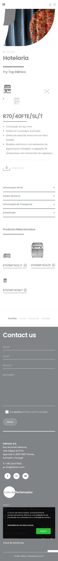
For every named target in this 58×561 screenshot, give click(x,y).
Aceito (43, 531)
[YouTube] (25, 476)
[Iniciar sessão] (49, 4)
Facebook (33, 318)
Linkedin (45, 318)
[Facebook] (7, 476)
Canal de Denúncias (13, 542)
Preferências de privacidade (20, 525)
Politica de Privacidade (35, 412)
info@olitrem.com (15, 467)
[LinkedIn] (16, 476)
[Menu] (54, 4)
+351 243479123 (14, 463)
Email (23, 318)
